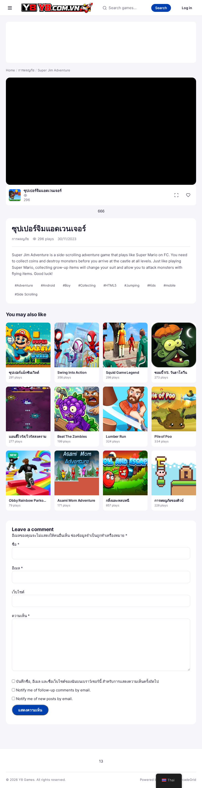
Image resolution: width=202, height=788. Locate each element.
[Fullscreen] (176, 195)
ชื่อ (15, 544)
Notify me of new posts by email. (44, 698)
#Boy (66, 285)
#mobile (170, 285)
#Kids (151, 285)
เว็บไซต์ (18, 592)
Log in (187, 8)
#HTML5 (110, 285)
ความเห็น (21, 615)
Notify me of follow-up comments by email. (53, 690)
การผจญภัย (26, 70)
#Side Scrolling (26, 294)
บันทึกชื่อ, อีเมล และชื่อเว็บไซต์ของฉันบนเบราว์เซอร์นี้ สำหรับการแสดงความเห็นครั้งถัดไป (87, 681)
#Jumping (131, 285)
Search (161, 8)
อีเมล (17, 568)
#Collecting (87, 285)
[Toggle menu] (10, 8)
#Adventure (24, 285)
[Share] (188, 195)
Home (10, 70)
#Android (48, 285)
